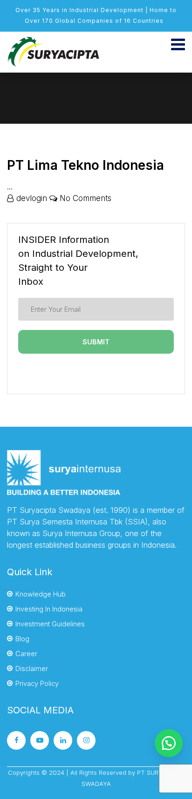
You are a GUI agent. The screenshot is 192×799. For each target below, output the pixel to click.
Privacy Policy (37, 683)
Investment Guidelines (50, 624)
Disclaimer (31, 668)
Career (26, 654)
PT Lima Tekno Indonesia (85, 165)
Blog (22, 639)
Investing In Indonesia (48, 609)
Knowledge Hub (40, 594)
